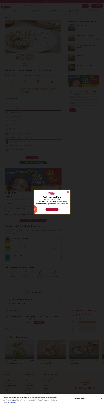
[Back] (68, 192)
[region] (52, 399)
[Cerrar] (101, 398)
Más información (12, 402)
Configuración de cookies (79, 398)
